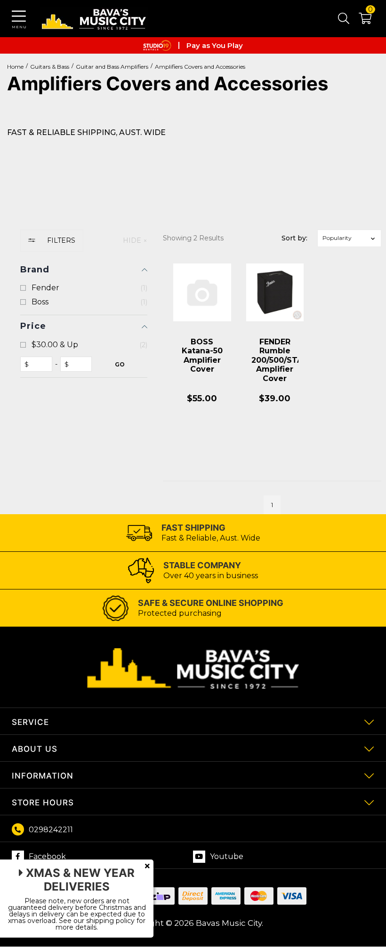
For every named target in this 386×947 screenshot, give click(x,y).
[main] (272, 386)
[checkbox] (83, 288)
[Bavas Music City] (94, 18)
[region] (83, 372)
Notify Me (202, 441)
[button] (360, 20)
